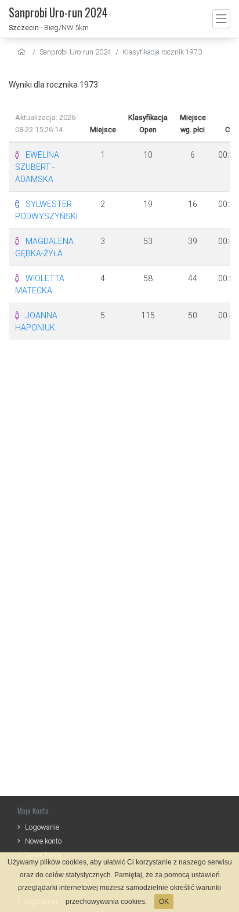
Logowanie (42, 827)
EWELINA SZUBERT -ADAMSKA (37, 167)
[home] (22, 52)
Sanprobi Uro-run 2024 (75, 52)
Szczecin (24, 27)
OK (164, 902)
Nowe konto (43, 841)
